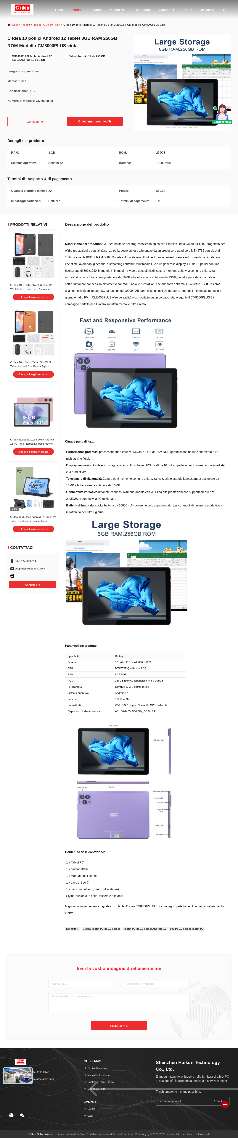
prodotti (25, 24)
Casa (59, 10)
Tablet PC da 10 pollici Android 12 (144, 928)
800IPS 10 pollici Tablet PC (187, 928)
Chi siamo (142, 10)
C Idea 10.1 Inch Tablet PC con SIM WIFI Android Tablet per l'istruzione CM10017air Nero (31, 289)
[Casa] (22, 9)
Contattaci (166, 10)
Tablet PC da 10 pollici (47, 24)
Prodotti (77, 10)
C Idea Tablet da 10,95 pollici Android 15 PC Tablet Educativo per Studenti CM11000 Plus (32, 443)
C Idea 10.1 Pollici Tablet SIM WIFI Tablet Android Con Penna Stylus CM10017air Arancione (30, 366)
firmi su (220, 1101)
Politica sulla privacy (40, 1134)
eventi (187, 10)
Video (96, 10)
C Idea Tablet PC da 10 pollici (101, 928)
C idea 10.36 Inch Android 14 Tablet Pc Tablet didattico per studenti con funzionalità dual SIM (33, 521)
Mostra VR (118, 10)
